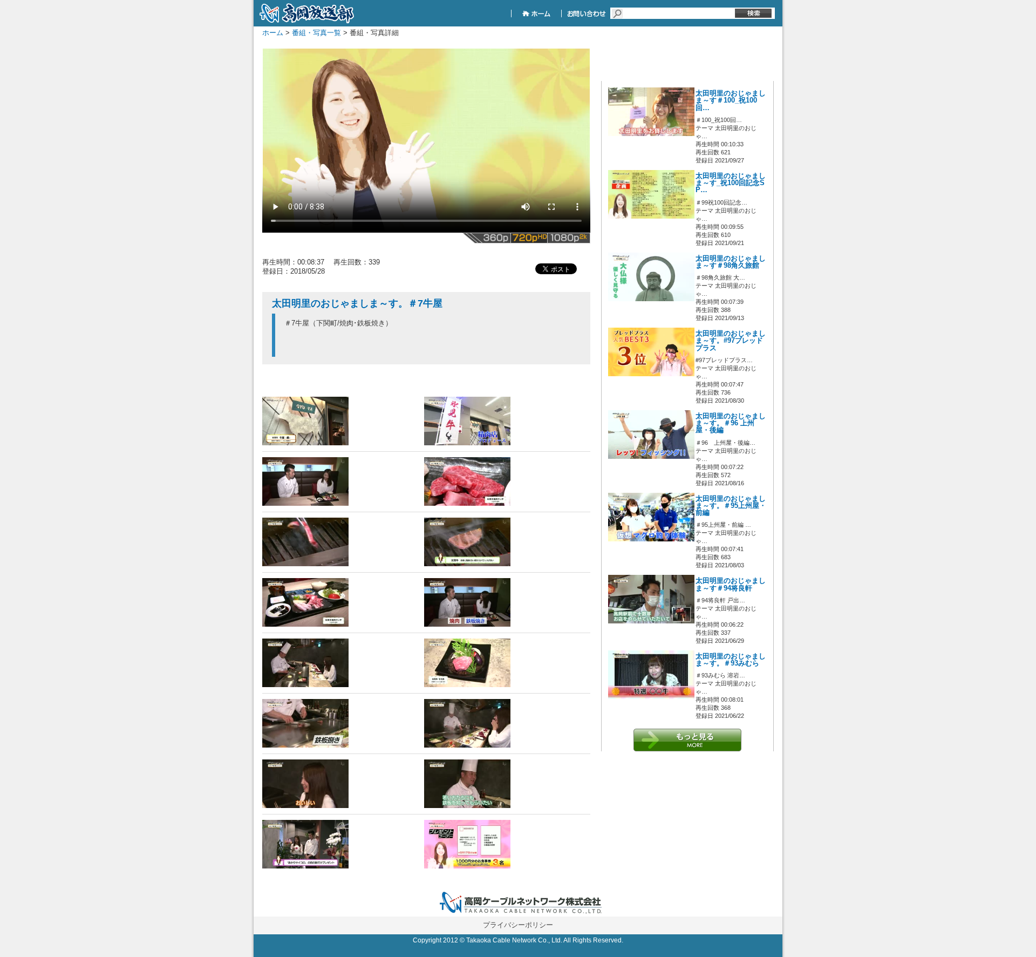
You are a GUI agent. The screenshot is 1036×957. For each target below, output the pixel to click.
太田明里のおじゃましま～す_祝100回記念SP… (731, 183)
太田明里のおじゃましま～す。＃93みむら (731, 660)
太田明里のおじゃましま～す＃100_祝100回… (731, 100)
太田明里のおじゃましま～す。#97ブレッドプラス (731, 340)
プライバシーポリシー (518, 925)
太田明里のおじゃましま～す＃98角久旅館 (731, 262)
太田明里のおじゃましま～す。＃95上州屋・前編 (731, 506)
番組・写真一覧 (316, 33)
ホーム (272, 33)
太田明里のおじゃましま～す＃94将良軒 (731, 584)
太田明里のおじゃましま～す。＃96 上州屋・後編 (731, 423)
